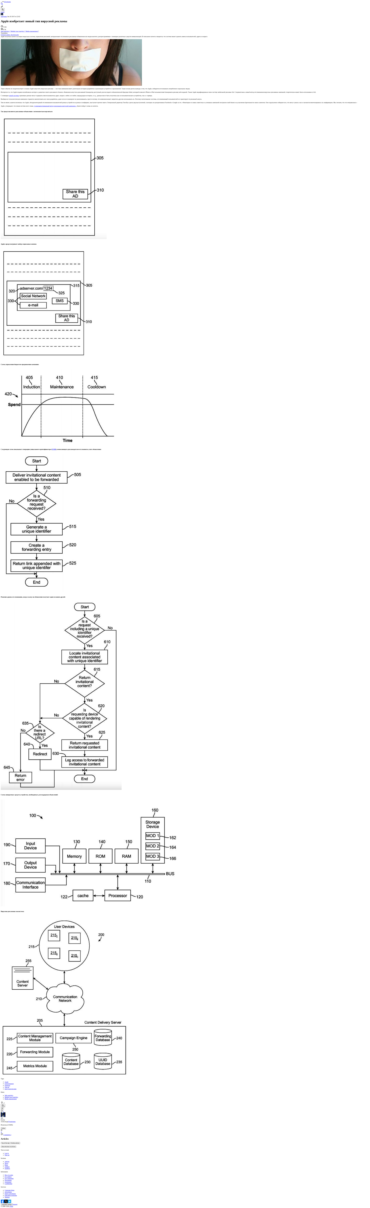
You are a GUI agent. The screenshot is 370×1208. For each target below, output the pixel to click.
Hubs (6, 1165)
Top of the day (6, 1143)
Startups (7, 1197)
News (6, 1163)
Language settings (7, 1204)
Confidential (8, 1184)
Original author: (10, 35)
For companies (9, 1178)
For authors (8, 1177)
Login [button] (2, 12)
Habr (11, 1206)
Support (15, 1204)
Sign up (7, 1155)
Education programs (11, 1195)
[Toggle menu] (1, 2)
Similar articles (15, 1143)
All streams (7, 2)
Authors (7, 1167)
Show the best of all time (8, 1146)
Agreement (8, 1182)
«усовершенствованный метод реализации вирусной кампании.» (55, 106)
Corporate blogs (9, 1190)
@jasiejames (12, 1121)
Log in (7, 1153)
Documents (8, 1180)
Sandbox (7, 1168)
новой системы (14, 95)
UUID (54, 449)
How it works (9, 1175)
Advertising (8, 1192)
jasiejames (4, 16)
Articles (7, 1161)
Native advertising (10, 1194)
